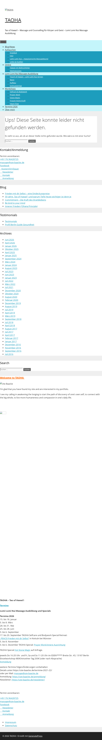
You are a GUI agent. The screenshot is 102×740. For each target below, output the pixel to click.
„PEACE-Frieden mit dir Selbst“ (14, 638)
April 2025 (10, 252)
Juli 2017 (9, 331)
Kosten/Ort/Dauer (9, 168)
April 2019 (10, 312)
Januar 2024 (11, 265)
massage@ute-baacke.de (12, 162)
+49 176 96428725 (9, 159)
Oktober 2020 (12, 293)
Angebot (13, 53)
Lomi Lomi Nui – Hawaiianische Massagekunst (29, 59)
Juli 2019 (9, 309)
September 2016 (13, 350)
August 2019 (11, 306)
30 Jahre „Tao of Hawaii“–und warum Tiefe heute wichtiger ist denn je (38, 196)
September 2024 (13, 258)
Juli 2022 (9, 281)
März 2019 (10, 316)
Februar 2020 (11, 300)
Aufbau (13, 83)
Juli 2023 (9, 271)
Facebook (4, 165)
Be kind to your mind (15, 203)
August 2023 (11, 268)
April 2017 (10, 335)
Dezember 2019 (13, 303)
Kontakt (5, 175)
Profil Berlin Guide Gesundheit (19, 224)
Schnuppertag (16, 86)
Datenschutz (11, 725)
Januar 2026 (11, 246)
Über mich (10, 109)
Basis (12, 80)
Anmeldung (7, 178)
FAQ (11, 56)
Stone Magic (15, 98)
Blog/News (10, 46)
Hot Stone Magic (22, 650)
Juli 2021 (9, 287)
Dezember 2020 (13, 290)
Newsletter (6, 172)
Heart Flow (14, 104)
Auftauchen (10, 49)
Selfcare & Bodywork (18, 92)
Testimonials (11, 221)
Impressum (10, 722)
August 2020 (11, 296)
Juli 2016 (9, 354)
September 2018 (13, 319)
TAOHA (13, 20)
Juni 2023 (9, 274)
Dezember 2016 (13, 344)
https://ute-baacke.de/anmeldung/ (29, 676)
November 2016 (13, 347)
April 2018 (10, 325)
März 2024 (10, 261)
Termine (4, 605)
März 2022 (10, 284)
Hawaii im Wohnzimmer (20, 68)
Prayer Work (15, 95)
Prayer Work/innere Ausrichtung (49, 644)
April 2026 (10, 242)
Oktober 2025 (12, 249)
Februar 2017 (11, 338)
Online (8, 64)
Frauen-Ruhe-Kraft (18, 101)
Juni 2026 (9, 239)
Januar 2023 (11, 277)
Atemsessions (15, 71)
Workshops (10, 88)
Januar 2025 (11, 255)
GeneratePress (35, 736)
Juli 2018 (9, 322)
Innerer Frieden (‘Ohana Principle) (21, 206)
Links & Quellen (16, 62)
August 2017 (11, 328)
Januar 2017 (11, 341)
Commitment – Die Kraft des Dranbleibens (25, 199)
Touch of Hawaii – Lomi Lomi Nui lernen (26, 77)
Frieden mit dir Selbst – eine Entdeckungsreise (27, 193)
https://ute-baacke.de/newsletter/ (28, 679)
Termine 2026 (11, 106)
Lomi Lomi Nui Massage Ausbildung (21, 73)
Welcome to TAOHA (12, 377)
